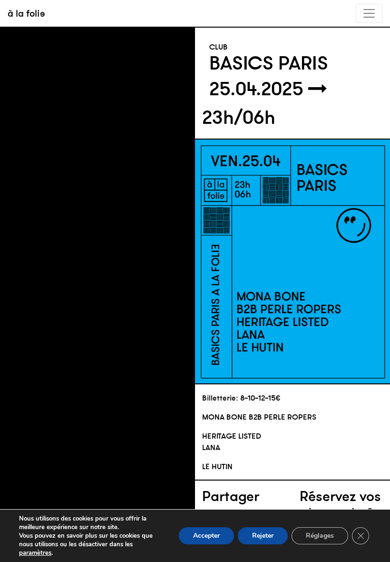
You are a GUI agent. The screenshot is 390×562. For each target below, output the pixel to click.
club (218, 46)
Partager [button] (230, 496)
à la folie (26, 13)
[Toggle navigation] (369, 13)
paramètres (35, 553)
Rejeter (262, 535)
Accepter (206, 535)
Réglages (320, 535)
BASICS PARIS (268, 63)
